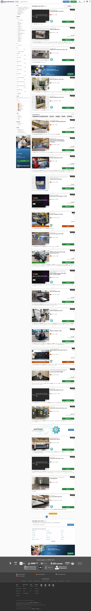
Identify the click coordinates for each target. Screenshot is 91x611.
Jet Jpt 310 (48, 539)
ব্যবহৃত (19, 117)
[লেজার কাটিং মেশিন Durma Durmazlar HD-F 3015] (40, 238)
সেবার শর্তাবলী (37, 608)
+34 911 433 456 (21, 576)
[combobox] (23, 102)
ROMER (20, 38)
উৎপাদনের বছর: (18, 53)
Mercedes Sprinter (37, 581)
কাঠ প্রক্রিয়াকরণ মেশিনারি (22, 10)
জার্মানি (21, 104)
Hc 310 (47, 530)
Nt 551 (62, 539)
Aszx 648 (33, 535)
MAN (19, 24)
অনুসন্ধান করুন (67, 1)
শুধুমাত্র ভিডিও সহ (21, 130)
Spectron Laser (61, 581)
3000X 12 (33, 530)
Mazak (20, 35)
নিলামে (69, 226)
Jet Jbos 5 (48, 537)
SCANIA (20, 26)
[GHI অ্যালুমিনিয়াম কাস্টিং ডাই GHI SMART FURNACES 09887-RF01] (40, 126)
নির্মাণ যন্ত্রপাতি (20, 11)
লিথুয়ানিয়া (21, 106)
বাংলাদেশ (27, 97)
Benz (19, 31)
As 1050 (33, 532)
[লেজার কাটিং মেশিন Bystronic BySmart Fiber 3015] (40, 102)
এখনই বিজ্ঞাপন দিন (70, 74)
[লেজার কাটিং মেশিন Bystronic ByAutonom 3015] (40, 162)
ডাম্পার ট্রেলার (30, 581)
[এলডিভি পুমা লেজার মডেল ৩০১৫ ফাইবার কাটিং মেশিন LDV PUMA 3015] (40, 483)
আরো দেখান (53, 541)
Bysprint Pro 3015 (35, 539)
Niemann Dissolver (45, 581)
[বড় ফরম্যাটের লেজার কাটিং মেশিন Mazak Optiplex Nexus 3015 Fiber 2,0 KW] (40, 354)
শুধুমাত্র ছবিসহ (21, 129)
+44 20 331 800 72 (21, 574)
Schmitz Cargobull (22, 30)
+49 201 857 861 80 (61, 574)
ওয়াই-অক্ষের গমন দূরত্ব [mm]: (21, 81)
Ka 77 (62, 532)
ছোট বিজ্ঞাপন (20, 123)
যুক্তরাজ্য (21, 109)
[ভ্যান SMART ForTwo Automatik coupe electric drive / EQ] (40, 256)
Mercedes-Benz (21, 33)
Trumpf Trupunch (53, 581)
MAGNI (20, 40)
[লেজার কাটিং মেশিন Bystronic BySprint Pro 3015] (40, 219)
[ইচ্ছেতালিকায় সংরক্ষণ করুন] (73, 11)
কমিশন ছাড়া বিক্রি (23, 160)
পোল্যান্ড (21, 108)
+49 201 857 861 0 (41, 574)
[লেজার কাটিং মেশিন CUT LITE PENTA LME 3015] (40, 501)
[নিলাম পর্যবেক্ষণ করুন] (73, 214)
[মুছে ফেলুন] (62, 2)
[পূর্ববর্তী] (32, 16)
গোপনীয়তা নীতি (33, 608)
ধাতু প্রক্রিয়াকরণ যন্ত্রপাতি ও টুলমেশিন (23, 8)
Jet (46, 535)
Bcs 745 (33, 537)
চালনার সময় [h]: (19, 57)
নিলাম (19, 124)
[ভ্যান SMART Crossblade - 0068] (40, 335)
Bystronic (20, 23)
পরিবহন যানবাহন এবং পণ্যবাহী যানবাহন (23, 7)
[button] (89, 2)
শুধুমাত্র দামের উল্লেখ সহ (21, 51)
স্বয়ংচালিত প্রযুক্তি (21, 12)
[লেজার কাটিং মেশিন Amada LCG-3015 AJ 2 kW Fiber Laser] (40, 412)
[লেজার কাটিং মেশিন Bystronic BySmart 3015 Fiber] (40, 84)
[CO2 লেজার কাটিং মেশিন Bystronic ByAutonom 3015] (40, 315)
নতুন (19, 114)
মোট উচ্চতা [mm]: (19, 69)
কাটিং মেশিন (63, 116)
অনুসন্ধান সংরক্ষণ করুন (53, 513)
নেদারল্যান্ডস (21, 105)
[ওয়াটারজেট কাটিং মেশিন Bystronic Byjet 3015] (40, 34)
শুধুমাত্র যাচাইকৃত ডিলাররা (22, 132)
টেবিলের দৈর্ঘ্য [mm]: (19, 89)
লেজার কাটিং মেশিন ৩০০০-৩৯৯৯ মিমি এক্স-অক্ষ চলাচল (40, 116)
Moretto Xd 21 (24, 581)
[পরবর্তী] (48, 16)
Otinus (20, 37)
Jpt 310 (62, 530)
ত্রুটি (19, 119)
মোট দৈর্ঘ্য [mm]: (19, 61)
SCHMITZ (20, 29)
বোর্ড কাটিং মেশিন (69, 116)
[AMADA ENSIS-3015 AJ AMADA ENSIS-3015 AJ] (40, 444)
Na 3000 (62, 537)
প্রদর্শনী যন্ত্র (20, 116)
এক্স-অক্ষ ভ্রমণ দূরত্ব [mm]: (20, 77)
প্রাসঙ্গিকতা (69, 6)
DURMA (20, 34)
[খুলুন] (53, 25)
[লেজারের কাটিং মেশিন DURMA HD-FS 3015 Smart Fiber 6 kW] (40, 54)
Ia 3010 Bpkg (48, 532)
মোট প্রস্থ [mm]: (19, 65)
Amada (20, 41)
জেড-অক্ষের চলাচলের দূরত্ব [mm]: (21, 85)
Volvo (19, 22)
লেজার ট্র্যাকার (58, 116)
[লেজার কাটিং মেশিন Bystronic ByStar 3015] (40, 296)
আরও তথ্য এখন (71, 429)
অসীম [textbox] (19, 101)
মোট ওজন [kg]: (19, 73)
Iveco (19, 27)
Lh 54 (62, 535)
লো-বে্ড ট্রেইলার (67, 581)
